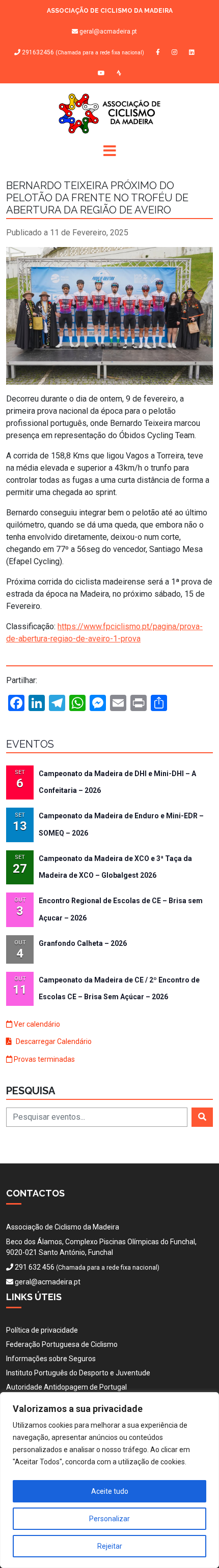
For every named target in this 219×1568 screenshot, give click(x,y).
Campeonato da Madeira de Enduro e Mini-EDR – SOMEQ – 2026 (121, 824)
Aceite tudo (109, 1491)
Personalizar (109, 1519)
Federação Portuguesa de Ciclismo (62, 1344)
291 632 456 (34, 1267)
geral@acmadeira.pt (108, 31)
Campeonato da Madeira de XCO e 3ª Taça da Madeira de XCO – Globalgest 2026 (115, 866)
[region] (109, 1480)
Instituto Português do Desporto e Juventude (78, 1373)
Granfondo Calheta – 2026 (83, 943)
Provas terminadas (43, 1059)
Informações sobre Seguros (51, 1359)
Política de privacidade (42, 1330)
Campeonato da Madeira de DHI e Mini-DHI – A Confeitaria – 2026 (117, 782)
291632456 (82, 52)
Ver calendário (36, 1024)
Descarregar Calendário (53, 1041)
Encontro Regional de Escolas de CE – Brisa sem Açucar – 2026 (121, 909)
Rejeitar (109, 1546)
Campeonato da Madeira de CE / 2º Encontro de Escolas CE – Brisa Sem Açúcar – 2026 (119, 988)
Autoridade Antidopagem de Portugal (66, 1387)
